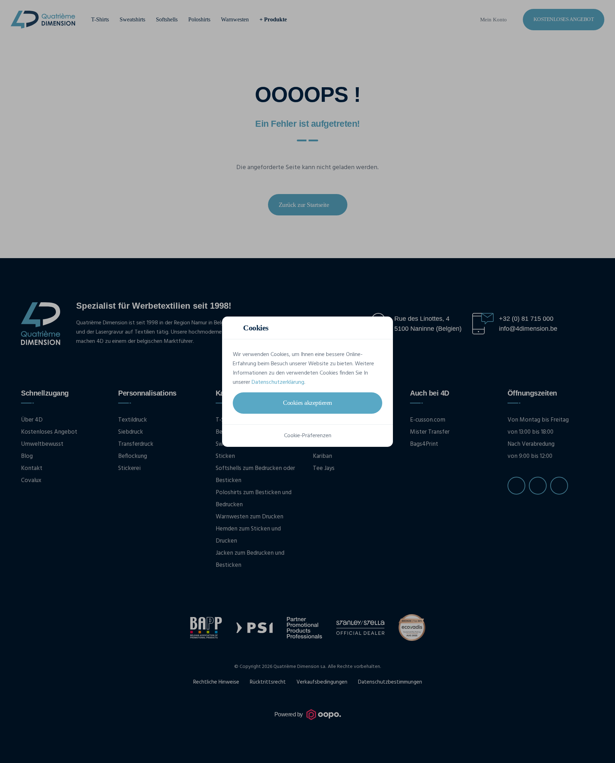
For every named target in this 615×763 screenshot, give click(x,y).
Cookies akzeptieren (307, 402)
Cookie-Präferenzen (307, 435)
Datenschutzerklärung (278, 382)
